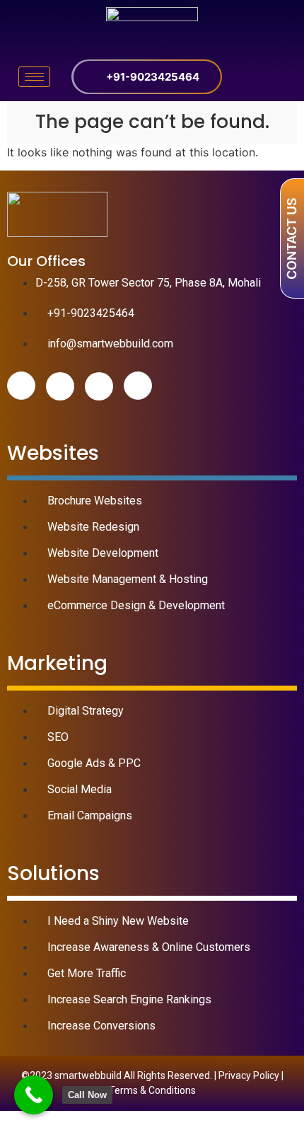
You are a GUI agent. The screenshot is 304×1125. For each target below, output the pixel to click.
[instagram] (60, 386)
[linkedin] (99, 386)
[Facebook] (21, 385)
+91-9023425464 (152, 76)
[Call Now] (33, 1094)
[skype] (138, 385)
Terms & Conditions (152, 1090)
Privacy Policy (248, 1075)
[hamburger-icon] (34, 77)
